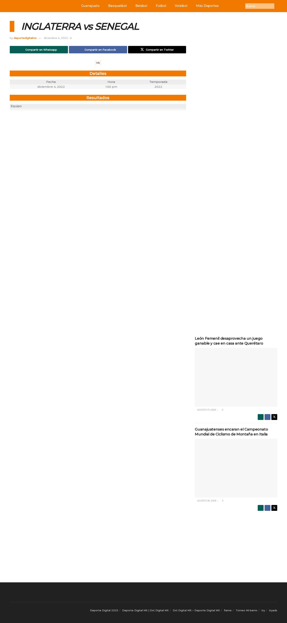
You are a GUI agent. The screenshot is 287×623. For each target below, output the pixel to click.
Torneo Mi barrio (246, 610)
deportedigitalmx (25, 37)
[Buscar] (277, 6)
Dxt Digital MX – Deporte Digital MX (196, 610)
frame (228, 610)
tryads (273, 610)
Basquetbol (117, 6)
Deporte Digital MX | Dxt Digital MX (145, 610)
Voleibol (181, 6)
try (263, 610)
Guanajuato (90, 6)
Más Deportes (207, 6)
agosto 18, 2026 (206, 500)
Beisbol (141, 6)
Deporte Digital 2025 (104, 610)
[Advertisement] (236, 79)
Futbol (161, 6)
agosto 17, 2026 (206, 409)
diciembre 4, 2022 (56, 37)
